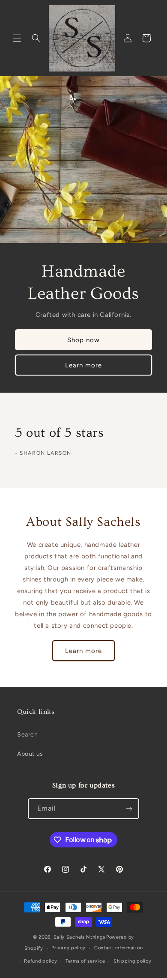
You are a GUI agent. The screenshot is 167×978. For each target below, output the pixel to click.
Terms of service (85, 961)
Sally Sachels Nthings (79, 937)
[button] (17, 38)
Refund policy (40, 961)
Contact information (118, 948)
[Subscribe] (128, 808)
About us (30, 753)
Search (27, 734)
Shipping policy (132, 961)
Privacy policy (68, 948)
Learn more (83, 365)
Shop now (83, 340)
